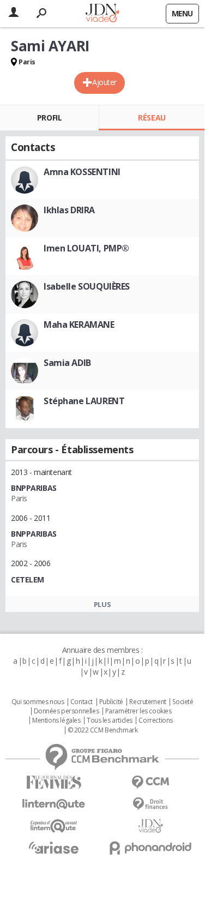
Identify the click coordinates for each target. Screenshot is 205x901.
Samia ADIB (67, 363)
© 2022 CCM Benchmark (103, 730)
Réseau (151, 117)
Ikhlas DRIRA (69, 210)
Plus (102, 604)
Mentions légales (56, 720)
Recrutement (147, 702)
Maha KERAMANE (79, 325)
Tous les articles (109, 720)
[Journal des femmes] (53, 782)
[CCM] (151, 782)
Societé (182, 702)
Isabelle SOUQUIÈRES (87, 286)
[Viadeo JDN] (151, 826)
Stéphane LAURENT (84, 401)
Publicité (111, 702)
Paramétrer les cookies (138, 711)
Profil (49, 117)
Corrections (155, 720)
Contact (81, 702)
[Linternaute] (53, 804)
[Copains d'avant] (53, 826)
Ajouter (104, 82)
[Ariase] (53, 848)
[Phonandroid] (151, 848)
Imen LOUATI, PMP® (86, 248)
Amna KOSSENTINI (82, 172)
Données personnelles (66, 711)
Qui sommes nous (37, 702)
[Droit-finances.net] (151, 804)
